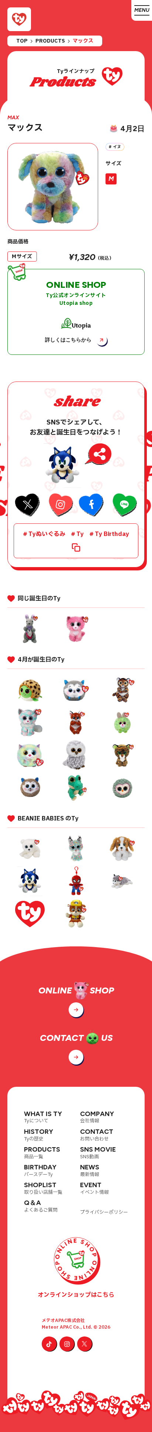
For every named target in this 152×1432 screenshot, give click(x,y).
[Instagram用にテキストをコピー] (60, 505)
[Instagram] (66, 1343)
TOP (22, 41)
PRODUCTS (50, 41)
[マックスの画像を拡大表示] (52, 186)
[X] (84, 1343)
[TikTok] (49, 1343)
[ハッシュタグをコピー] (76, 547)
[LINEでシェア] (124, 505)
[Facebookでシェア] (92, 505)
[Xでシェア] (28, 505)
